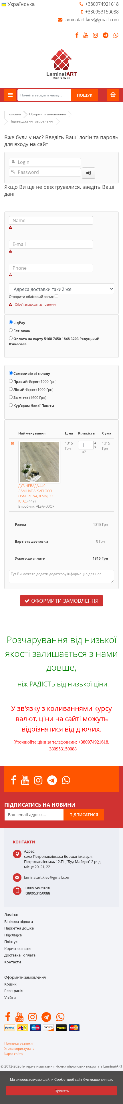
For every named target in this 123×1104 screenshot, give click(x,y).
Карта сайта (13, 1053)
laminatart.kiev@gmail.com (91, 19)
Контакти (12, 962)
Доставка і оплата (19, 955)
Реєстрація (13, 990)
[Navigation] (10, 95)
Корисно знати (17, 948)
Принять (62, 1090)
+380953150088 (102, 12)
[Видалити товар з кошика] (12, 443)
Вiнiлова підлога (18, 921)
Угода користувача (19, 1048)
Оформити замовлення (64, 600)
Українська (20, 4)
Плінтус (10, 941)
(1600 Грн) (29, 397)
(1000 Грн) (35, 381)
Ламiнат (11, 914)
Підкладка (13, 935)
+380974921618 (102, 4)
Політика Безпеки (18, 1043)
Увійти (10, 997)
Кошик (10, 984)
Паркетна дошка (19, 928)
